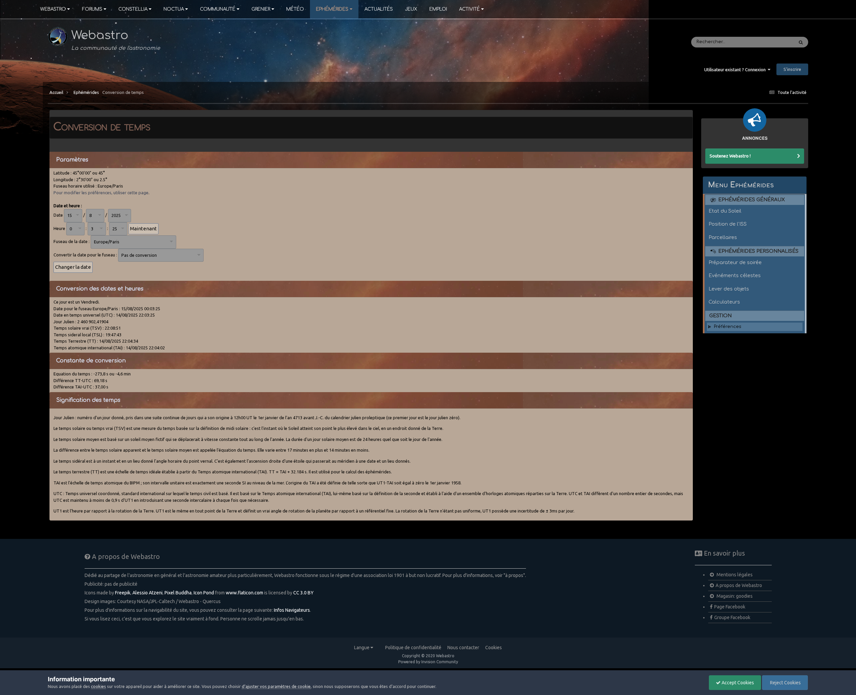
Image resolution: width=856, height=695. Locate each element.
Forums (92, 9)
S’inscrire (792, 69)
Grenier (260, 9)
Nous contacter (463, 647)
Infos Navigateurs (292, 610)
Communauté (217, 9)
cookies (98, 686)
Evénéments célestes (735, 275)
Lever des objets (729, 289)
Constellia (132, 9)
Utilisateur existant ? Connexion (736, 69)
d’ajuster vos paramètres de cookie (276, 686)
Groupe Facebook (732, 617)
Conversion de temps (123, 92)
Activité (469, 9)
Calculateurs (724, 302)
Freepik (122, 592)
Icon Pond (204, 592)
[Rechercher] (800, 42)
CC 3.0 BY (303, 592)
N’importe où (770, 42)
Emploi (438, 9)
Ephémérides (332, 9)
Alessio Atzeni (147, 592)
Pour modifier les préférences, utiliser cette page (101, 192)
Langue (362, 647)
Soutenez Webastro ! (730, 155)
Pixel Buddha (178, 592)
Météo (295, 9)
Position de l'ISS (728, 224)
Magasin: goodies (734, 596)
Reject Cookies (785, 682)
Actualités (378, 9)
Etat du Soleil (725, 211)
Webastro (53, 9)
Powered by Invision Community (428, 662)
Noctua (174, 9)
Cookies (493, 647)
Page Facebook (729, 606)
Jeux (411, 9)
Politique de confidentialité (413, 647)
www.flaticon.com (244, 592)
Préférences (727, 326)
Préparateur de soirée (735, 262)
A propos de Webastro (739, 585)
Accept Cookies (737, 682)
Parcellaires (723, 237)
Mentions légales (734, 574)
